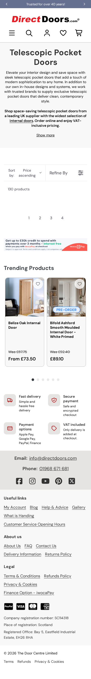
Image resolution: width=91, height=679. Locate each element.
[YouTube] (45, 481)
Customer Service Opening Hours (34, 524)
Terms (9, 661)
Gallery (78, 507)
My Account (15, 507)
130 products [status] (19, 189)
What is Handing (19, 515)
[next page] (71, 218)
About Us (12, 545)
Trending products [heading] (29, 268)
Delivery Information (22, 554)
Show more (45, 135)
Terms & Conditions (22, 576)
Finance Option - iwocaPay (29, 592)
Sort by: (22, 173)
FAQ (28, 545)
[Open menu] (11, 33)
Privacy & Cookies (20, 584)
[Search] (29, 33)
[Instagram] (32, 481)
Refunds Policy (57, 576)
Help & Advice (55, 507)
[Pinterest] (58, 481)
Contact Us (46, 545)
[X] (71, 481)
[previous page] (19, 218)
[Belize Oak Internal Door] (24, 297)
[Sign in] (47, 33)
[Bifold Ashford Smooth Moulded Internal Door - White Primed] (66, 297)
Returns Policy (58, 554)
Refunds (24, 661)
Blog (34, 507)
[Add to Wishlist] (38, 284)
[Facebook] (19, 481)
